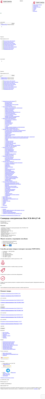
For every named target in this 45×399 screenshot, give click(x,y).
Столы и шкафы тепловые (10, 178)
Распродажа (5, 196)
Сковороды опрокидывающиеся (11, 177)
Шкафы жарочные (8, 180)
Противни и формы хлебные (11, 151)
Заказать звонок (11, 24)
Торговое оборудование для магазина (11, 129)
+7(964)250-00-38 (6, 364)
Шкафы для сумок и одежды (11, 146)
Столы (6, 126)
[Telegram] (0, 25)
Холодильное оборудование (9, 106)
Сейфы (6, 139)
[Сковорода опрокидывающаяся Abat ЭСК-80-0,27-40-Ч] (11, 300)
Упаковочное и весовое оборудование (12, 145)
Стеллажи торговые (9, 142)
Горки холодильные (9, 109)
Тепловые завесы (8, 105)
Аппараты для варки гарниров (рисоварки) (13, 162)
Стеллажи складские (9, 141)
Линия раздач (8, 133)
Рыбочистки (7, 191)
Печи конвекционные (9, 149)
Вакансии (5, 355)
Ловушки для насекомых (10, 134)
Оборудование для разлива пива (11, 187)
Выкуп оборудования (37, 4)
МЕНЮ (21, 0)
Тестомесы (7, 152)
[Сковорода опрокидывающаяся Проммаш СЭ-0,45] (11, 321)
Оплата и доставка (37, 6)
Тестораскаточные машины (10, 153)
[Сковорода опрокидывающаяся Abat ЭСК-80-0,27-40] (11, 308)
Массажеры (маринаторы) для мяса (12, 182)
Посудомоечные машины (10, 189)
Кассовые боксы (8, 132)
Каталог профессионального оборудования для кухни (13, 210)
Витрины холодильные (9, 108)
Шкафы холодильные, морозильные (12, 116)
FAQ (34, 10)
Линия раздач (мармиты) (10, 113)
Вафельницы (7, 165)
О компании (35, 5)
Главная (4, 209)
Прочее (6, 138)
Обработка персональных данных (7, 377)
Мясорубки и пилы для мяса (10, 186)
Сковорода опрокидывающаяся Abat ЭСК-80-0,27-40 (11, 310)
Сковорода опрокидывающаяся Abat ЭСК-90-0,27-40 (11, 317)
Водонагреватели (8, 102)
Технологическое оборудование (10, 181)
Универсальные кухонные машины (12, 194)
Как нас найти (6, 332)
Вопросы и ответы (6, 335)
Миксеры (7, 185)
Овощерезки (7, 188)
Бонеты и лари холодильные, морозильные (13, 107)
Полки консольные (9, 122)
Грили (6, 167)
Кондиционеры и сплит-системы (11, 104)
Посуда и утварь (8, 123)
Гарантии (5, 334)
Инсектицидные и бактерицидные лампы (13, 131)
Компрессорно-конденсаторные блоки (12, 159)
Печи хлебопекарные (9, 150)
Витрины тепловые (9, 166)
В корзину (2, 307)
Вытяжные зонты (8, 103)
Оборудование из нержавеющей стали (10, 198)
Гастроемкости (8, 120)
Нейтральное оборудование (9, 118)
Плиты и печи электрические (11, 176)
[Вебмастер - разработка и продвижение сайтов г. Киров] (7, 375)
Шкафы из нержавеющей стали (11, 128)
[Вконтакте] (13, 372)
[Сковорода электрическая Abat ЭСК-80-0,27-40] (10, 215)
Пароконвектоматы (9, 174)
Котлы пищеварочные (9, 171)
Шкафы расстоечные (9, 154)
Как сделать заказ (6, 333)
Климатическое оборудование (9, 101)
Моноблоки (7, 160)
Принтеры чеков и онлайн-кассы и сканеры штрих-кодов (16, 137)
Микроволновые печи (9, 173)
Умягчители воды (8, 193)
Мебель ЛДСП (8, 135)
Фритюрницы (8, 179)
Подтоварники (8, 121)
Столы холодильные (9, 115)
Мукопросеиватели (9, 148)
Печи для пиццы (8, 175)
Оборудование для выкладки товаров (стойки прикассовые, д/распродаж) (20, 136)
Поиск (13, 23)
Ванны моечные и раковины (11, 119)
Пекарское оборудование (8, 147)
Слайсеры (7, 192)
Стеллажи (7, 124)
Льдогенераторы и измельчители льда (12, 112)
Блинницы (7, 164)
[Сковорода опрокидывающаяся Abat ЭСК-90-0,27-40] (11, 314)
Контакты (35, 11)
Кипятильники (8, 170)
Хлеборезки (7, 195)
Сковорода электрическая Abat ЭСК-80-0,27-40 (12, 213)
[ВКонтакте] (1, 25)
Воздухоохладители (9, 158)
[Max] (4, 372)
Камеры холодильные (9, 111)
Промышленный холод (8, 156)
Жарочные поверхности (10, 169)
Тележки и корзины (9, 144)
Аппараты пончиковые (9, 163)
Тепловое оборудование (8, 161)
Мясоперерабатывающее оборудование (13, 184)
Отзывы (34, 7)
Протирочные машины (9, 190)
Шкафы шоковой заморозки (10, 117)
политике (36, 388)
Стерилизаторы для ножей (10, 143)
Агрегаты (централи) (9, 157)
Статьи (34, 9)
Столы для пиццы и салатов (10, 114)
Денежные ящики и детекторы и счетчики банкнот (15, 130)
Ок (39, 388)
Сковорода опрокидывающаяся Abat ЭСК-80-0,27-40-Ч (12, 302)
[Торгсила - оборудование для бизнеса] (6, 2)
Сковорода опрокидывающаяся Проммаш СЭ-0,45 (11, 323)
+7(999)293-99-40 (3, 24)
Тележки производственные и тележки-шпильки (15, 127)
